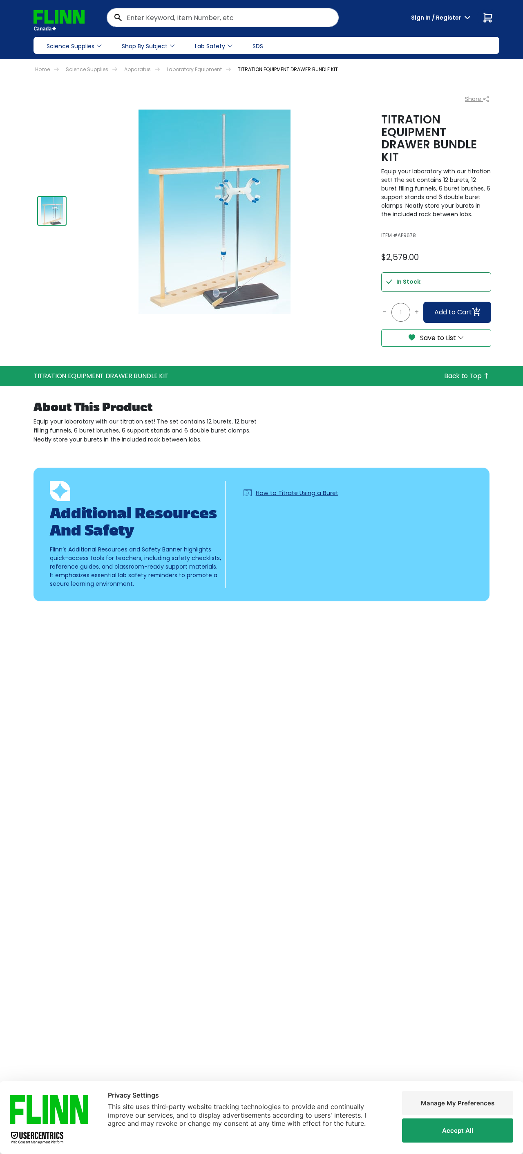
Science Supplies (70, 46)
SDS (258, 46)
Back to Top (463, 376)
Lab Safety (210, 46)
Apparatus (137, 69)
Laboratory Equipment (194, 69)
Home (42, 69)
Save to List (438, 338)
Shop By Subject (145, 46)
